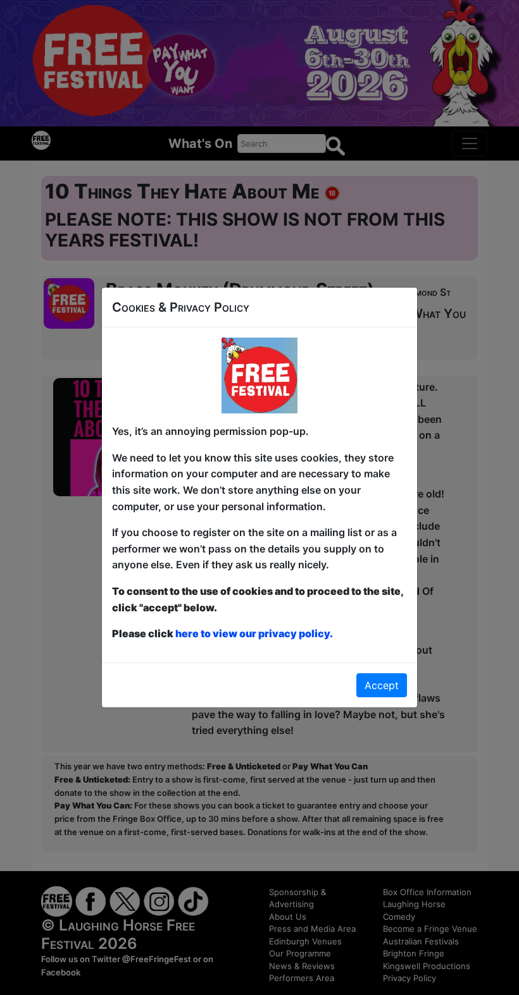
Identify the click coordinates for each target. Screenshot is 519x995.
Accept (382, 685)
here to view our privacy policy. (254, 633)
